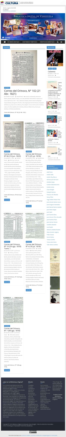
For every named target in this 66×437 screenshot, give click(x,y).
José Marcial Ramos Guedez (54, 207)
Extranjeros (38, 261)
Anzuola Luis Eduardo (30, 96)
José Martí (49, 212)
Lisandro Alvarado (51, 224)
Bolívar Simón (34, 160)
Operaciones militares (16, 104)
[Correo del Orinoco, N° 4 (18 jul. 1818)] (35, 213)
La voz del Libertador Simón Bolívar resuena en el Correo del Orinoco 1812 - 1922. (13, 170)
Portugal (28, 277)
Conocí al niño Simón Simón (60, 105)
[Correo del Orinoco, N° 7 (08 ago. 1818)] (13, 297)
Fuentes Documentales (47, 42)
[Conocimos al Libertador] (52, 116)
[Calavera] (55, 51)
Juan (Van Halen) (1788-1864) (32, 265)
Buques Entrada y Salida (37, 257)
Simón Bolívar (50, 237)
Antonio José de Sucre (52, 179)
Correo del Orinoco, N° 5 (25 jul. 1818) (34, 155)
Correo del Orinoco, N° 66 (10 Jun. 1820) (12, 155)
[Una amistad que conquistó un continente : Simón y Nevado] (52, 130)
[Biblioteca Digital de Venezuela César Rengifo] (33, 14)
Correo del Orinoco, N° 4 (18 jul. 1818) (34, 245)
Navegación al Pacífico (17, 102)
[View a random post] (61, 42)
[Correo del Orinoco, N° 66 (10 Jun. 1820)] (13, 122)
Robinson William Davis (29, 107)
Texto (54, 68)
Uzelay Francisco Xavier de (34, 195)
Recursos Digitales (13, 42)
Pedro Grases (50, 234)
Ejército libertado (12, 257)
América (11, 252)
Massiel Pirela (20, 96)
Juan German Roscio (52, 222)
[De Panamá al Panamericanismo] (52, 147)
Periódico (7, 88)
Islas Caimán (34, 172)
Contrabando (29, 259)
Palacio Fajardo (39, 187)
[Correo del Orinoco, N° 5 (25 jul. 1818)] (35, 122)
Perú (23, 104)
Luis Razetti (50, 227)
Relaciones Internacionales (32, 281)
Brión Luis (11, 160)
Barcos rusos (12, 255)
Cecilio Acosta (50, 187)
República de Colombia (18, 107)
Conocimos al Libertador (9, 11)
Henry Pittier (50, 197)
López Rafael (29, 179)
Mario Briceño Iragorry (53, 232)
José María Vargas (51, 209)
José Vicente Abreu (52, 214)
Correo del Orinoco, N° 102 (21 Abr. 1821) (22, 92)
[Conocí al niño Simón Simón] (52, 102)
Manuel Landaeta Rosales (53, 229)
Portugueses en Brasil (9, 179)
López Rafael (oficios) (37, 179)
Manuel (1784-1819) (30, 181)
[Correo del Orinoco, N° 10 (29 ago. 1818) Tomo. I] (13, 213)
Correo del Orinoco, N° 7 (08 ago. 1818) (12, 329)
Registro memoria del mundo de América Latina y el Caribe (13, 269)
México (27, 271)
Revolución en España (9, 185)
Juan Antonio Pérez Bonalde (54, 217)
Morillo (30, 273)
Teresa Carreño (51, 239)
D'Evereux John (10, 162)
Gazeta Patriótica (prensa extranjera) (12, 166)
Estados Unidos (15, 98)
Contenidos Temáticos (29, 42)
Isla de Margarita (39, 263)
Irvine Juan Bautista (34, 170)
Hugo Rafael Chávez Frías (53, 199)
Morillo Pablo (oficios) (31, 187)
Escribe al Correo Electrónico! (57, 395)
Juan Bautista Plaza (52, 219)
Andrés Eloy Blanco (52, 177)
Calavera (51, 71)
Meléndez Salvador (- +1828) (35, 183)
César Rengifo (50, 189)
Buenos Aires (29, 257)
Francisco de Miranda (52, 194)
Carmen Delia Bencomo (53, 184)
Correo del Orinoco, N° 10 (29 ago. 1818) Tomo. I (12, 246)
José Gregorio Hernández (53, 204)
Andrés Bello (50, 174)
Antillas (28, 160)
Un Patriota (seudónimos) (14, 109)
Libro (50, 68)
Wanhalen (41, 281)
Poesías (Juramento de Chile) (15, 176)
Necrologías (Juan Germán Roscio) (30, 102)
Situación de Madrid (12, 271)
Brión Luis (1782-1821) (36, 254)
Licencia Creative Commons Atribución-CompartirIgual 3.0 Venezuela (39, 435)
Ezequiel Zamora (51, 192)
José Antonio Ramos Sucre (54, 202)
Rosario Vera (51, 75)
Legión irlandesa (11, 172)
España (9, 98)
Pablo (36, 275)
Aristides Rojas (50, 182)
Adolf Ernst (49, 172)
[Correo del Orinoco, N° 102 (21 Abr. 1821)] (24, 51)
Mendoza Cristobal (24, 100)
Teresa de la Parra (51, 242)
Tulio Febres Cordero (52, 244)
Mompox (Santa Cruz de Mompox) (33, 185)
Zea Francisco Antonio (13, 273)
